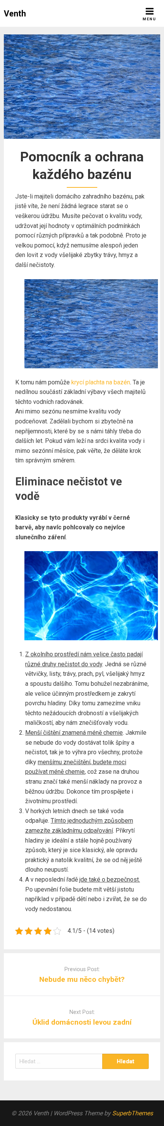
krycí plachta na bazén (100, 382)
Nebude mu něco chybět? (82, 979)
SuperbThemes (132, 1113)
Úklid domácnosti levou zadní (82, 1022)
